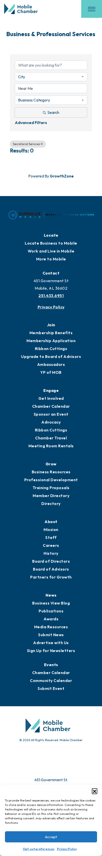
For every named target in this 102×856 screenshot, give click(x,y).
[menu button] (91, 9)
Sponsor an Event (51, 414)
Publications (51, 610)
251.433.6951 (51, 295)
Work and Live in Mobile (51, 251)
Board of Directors (51, 561)
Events (51, 664)
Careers (51, 545)
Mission (51, 529)
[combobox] (51, 76)
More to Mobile (51, 258)
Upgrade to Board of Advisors (51, 356)
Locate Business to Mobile (51, 243)
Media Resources (51, 626)
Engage (51, 390)
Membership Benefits (51, 332)
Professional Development (51, 479)
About (51, 521)
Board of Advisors (51, 569)
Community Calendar (51, 680)
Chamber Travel (51, 437)
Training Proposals (51, 487)
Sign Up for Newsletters (51, 650)
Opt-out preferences (38, 849)
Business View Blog (51, 603)
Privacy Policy (67, 849)
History (51, 553)
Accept (51, 836)
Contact (51, 273)
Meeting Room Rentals (51, 445)
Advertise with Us (51, 642)
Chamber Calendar (51, 406)
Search (53, 112)
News (51, 595)
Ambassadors (51, 364)
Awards (51, 618)
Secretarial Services (26, 144)
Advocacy (51, 422)
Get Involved (51, 398)
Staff (51, 537)
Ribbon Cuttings (51, 348)
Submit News (51, 634)
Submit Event (51, 688)
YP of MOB (51, 372)
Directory (51, 503)
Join (51, 324)
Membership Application (51, 340)
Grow (51, 463)
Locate (51, 235)
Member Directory (51, 495)
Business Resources (51, 471)
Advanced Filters (31, 122)
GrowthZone (62, 176)
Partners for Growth (51, 577)
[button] (94, 790)
